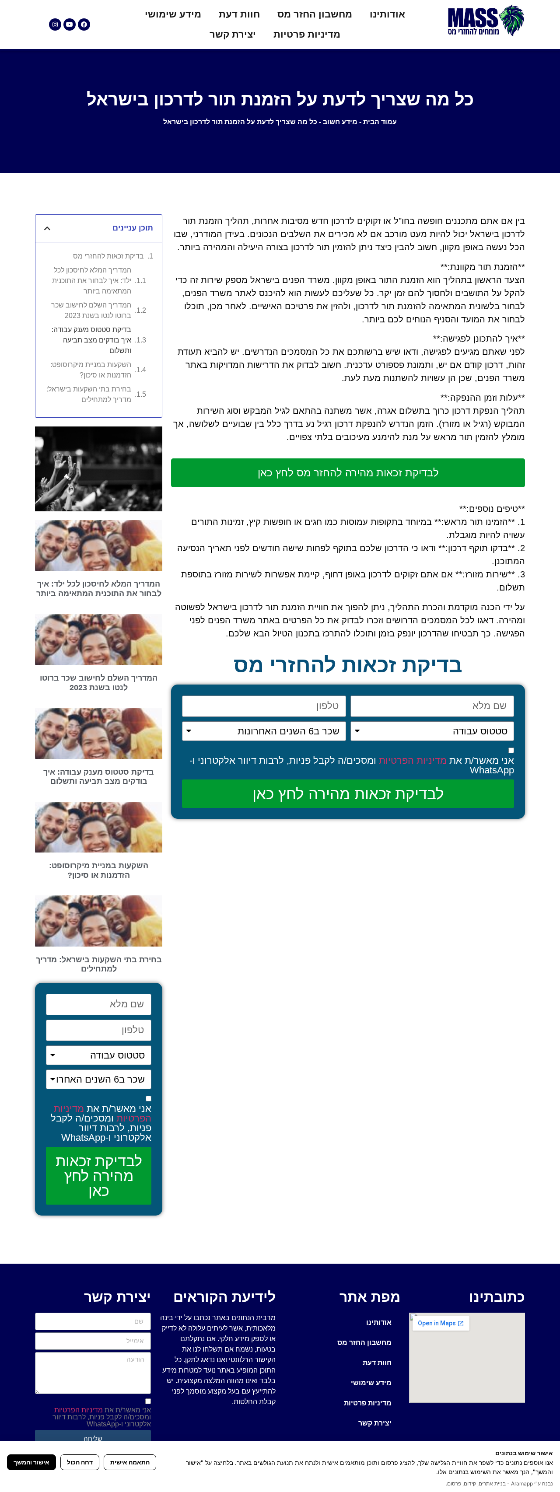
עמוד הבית (380, 122)
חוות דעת (239, 14)
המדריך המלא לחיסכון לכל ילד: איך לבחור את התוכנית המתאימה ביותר (91, 280)
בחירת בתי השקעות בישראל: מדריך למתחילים (88, 394)
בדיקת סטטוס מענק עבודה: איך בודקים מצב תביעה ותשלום (91, 340)
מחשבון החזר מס (314, 14)
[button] (47, 228)
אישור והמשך (31, 1462)
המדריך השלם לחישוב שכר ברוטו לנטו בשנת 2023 (91, 310)
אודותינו (387, 14)
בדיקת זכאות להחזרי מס (108, 256)
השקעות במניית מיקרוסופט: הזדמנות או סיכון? (90, 370)
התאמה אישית (130, 1462)
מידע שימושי (173, 14)
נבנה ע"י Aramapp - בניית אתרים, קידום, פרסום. (499, 1483)
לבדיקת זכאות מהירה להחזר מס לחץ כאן (348, 473)
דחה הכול (80, 1462)
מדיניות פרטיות (306, 34)
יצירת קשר (233, 34)
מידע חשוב (340, 122)
